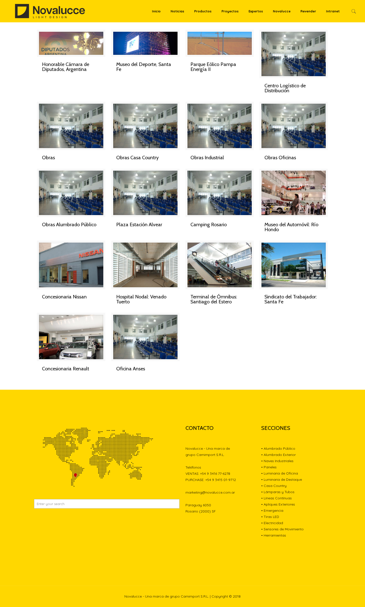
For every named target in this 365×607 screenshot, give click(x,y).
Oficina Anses (130, 369)
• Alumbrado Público (278, 448)
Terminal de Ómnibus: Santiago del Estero (213, 299)
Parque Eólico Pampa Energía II (213, 66)
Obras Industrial (207, 157)
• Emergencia (272, 510)
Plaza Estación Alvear (139, 224)
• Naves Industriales (277, 461)
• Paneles (269, 467)
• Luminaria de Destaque (281, 479)
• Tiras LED (270, 516)
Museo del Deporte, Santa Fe (143, 66)
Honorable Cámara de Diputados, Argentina (65, 66)
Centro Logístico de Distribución (285, 88)
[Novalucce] (50, 11)
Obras (48, 157)
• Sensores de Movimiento (282, 529)
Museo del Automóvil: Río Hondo (291, 227)
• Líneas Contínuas (276, 498)
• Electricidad (272, 523)
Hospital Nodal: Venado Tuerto (141, 299)
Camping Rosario (208, 224)
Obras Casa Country (137, 157)
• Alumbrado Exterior (278, 454)
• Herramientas (273, 535)
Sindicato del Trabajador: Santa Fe (290, 299)
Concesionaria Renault (65, 369)
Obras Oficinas (280, 157)
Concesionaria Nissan (64, 297)
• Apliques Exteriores (278, 504)
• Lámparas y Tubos (277, 492)
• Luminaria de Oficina (279, 473)
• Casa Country (274, 485)
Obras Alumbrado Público (69, 224)
